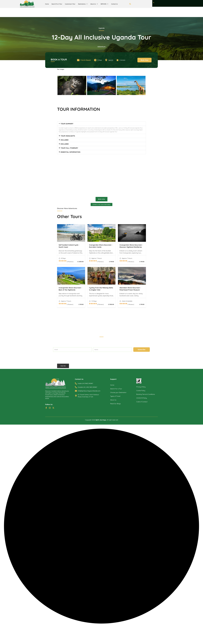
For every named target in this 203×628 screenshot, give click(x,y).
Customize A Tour (70, 4)
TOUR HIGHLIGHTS (68, 136)
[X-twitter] (154, 2)
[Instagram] (50, 408)
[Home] (60, 383)
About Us (93, 4)
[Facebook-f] (46, 408)
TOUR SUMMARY (67, 124)
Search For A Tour (57, 4)
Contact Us (114, 4)
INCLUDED (64, 140)
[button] (101, 124)
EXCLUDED (65, 144)
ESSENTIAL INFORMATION (70, 152)
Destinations (82, 4)
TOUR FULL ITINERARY (69, 148)
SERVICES (103, 4)
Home (47, 4)
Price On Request (85, 60)
